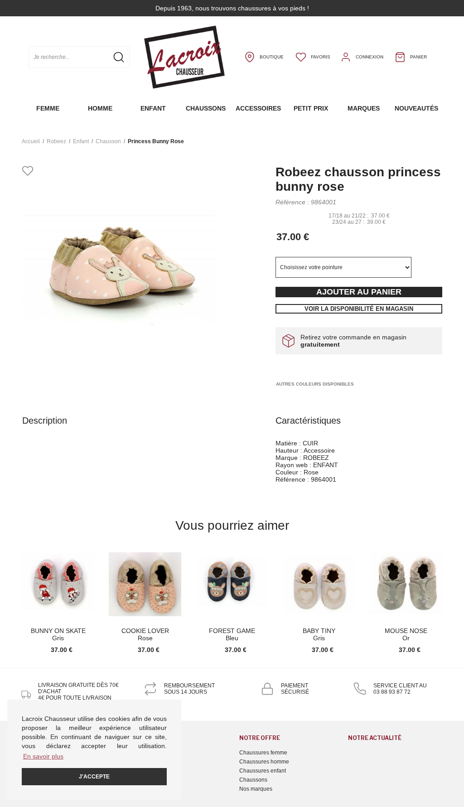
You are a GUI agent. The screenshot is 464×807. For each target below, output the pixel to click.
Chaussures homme (264, 762)
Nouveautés (416, 108)
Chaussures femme (263, 752)
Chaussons (206, 108)
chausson (108, 141)
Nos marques (255, 789)
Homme (100, 108)
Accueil (31, 141)
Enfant (153, 108)
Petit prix (311, 108)
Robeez (56, 141)
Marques (364, 108)
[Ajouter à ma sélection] (28, 171)
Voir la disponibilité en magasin (358, 308)
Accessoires (258, 108)
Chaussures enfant (262, 771)
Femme (47, 108)
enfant (81, 141)
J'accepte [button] (94, 776)
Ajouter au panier (358, 291)
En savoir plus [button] (43, 756)
